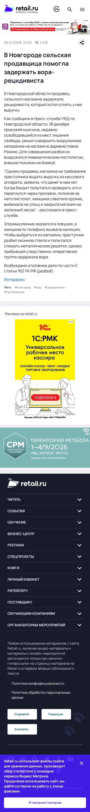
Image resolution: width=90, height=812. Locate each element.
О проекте (21, 714)
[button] (45, 499)
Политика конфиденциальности (38, 683)
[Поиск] (69, 9)
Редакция (55, 714)
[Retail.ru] (24, 9)
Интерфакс (14, 279)
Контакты (21, 729)
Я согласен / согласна (45, 802)
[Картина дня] (56, 9)
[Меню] (82, 9)
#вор (38, 287)
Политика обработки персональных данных (41, 695)
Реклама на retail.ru (21, 313)
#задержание (54, 287)
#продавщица (14, 292)
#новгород (22, 287)
